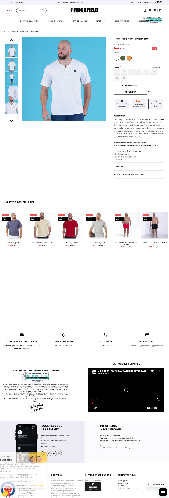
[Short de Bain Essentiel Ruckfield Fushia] (126, 225)
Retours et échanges (25, 495)
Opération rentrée (56, 21)
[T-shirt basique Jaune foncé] (42, 225)
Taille (116, 67)
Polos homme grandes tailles (62, 483)
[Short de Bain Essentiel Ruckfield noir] (154, 225)
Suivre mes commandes (27, 490)
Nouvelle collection (29, 21)
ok (126, 447)
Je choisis (28, 486)
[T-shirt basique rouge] (70, 225)
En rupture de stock (130, 85)
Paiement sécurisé (24, 488)
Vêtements (101, 21)
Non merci (11, 486)
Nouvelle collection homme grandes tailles (67, 481)
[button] (5, 494)
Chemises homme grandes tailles (63, 488)
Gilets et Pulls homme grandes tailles (65, 493)
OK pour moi (45, 486)
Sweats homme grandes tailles (62, 490)
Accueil (6, 31)
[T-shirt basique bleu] (14, 225)
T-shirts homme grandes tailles (62, 486)
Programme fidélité (25, 493)
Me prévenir (130, 92)
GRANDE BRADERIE (80, 21)
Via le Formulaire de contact (128, 488)
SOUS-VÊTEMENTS (122, 21)
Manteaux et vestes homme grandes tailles (67, 495)
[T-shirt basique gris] (98, 225)
